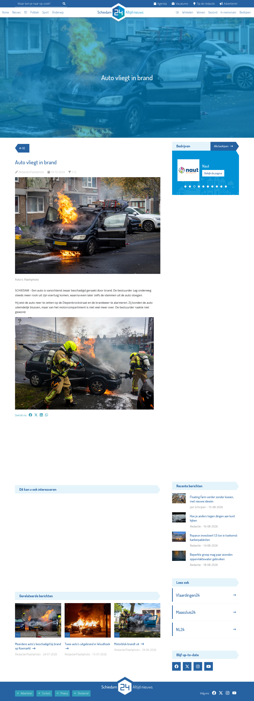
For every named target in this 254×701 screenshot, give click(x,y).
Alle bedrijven (221, 146)
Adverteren (230, 4)
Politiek (34, 12)
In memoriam (228, 12)
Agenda (162, 4)
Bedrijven (245, 12)
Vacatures (181, 4)
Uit (177, 12)
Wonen (201, 12)
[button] (185, 186)
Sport (45, 12)
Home (5, 12)
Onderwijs (58, 12)
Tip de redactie (205, 4)
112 (25, 12)
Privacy (64, 693)
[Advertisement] (87, 453)
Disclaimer (83, 693)
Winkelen (187, 12)
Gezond (212, 12)
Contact (46, 693)
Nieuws (16, 12)
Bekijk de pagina (213, 173)
